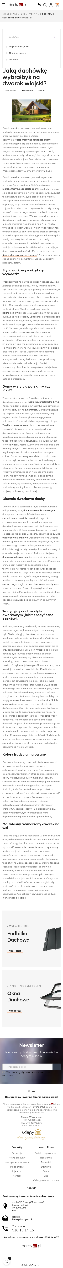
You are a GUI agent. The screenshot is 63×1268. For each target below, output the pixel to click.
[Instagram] (31, 1259)
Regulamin (46, 1158)
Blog (46, 1176)
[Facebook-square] (25, 1259)
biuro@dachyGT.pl (22, 1220)
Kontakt (17, 1176)
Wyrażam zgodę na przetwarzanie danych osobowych (27, 1073)
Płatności (46, 1162)
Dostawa (46, 1167)
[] (54, 37)
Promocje (17, 1153)
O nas (46, 1171)
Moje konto (17, 1171)
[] (6, 1261)
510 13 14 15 (23, 1230)
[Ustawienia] (50, 4)
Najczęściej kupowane (17, 1162)
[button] (15, 951)
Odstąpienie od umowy (46, 1180)
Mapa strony (17, 1167)
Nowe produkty (17, 1158)
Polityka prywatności (46, 1153)
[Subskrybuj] (56, 1067)
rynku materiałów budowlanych (38, 511)
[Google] (37, 1259)
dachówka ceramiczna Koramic (19, 255)
